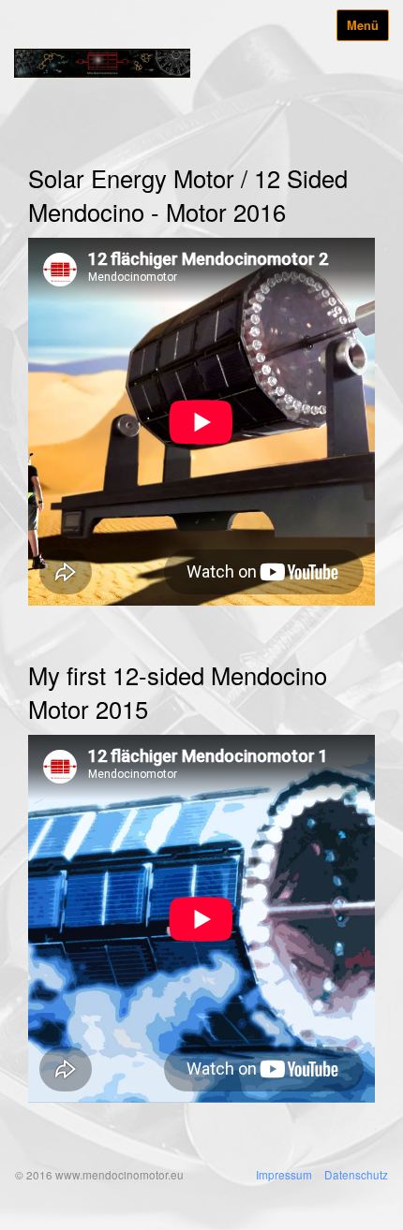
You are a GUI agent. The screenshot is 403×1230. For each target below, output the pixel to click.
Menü (363, 25)
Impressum (284, 1174)
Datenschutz (356, 1174)
